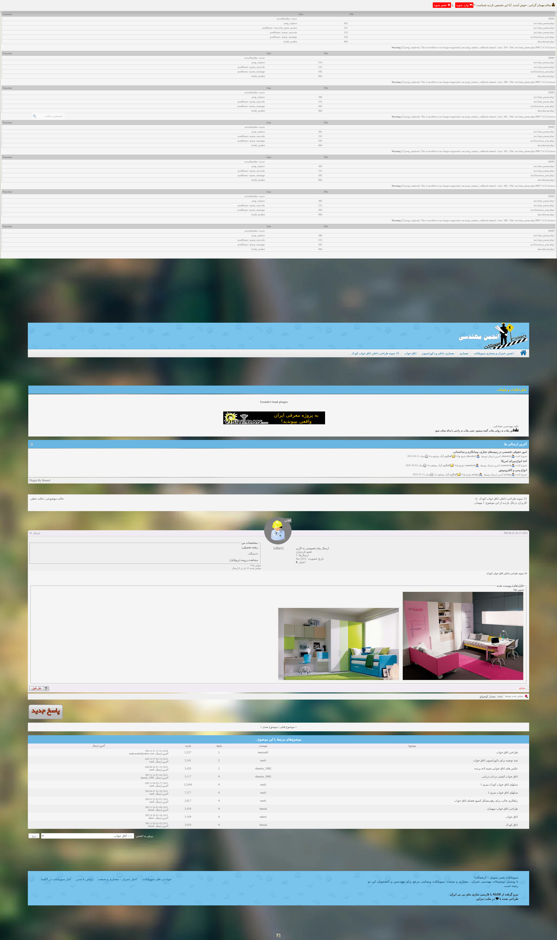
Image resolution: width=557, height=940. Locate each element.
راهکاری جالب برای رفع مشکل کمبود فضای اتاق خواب (486, 800)
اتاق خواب (512, 816)
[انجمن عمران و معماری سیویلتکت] (493, 347)
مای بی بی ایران (460, 894)
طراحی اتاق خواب (507, 752)
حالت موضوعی (55, 498)
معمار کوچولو (488, 696)
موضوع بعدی (270, 726)
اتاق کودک (512, 824)
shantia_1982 (263, 768)
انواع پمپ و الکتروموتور (513, 460)
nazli (263, 760)
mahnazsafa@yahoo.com (141, 753)
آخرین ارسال (162, 753)
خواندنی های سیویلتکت (157, 879)
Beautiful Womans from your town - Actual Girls (497, 469)
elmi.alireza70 (504, 473)
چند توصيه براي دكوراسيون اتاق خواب (495, 760)
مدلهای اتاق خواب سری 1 (503, 792)
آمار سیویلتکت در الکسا (56, 879)
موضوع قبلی (287, 726)
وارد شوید (463, 5)
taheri (263, 816)
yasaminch (506, 455)
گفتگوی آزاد (444, 455)
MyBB (497, 894)
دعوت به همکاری (434, 473)
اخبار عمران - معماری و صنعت (117, 879)
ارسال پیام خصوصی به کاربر (312, 548)
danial (263, 808)
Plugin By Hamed (39, 480)
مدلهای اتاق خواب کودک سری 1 (499, 784)
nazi (500, 696)
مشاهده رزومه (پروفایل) (244, 560)
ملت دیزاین (483, 898)
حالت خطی (37, 498)
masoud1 (263, 752)
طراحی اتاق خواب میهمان (502, 808)
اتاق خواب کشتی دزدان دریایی (500, 776)
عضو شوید (441, 5)
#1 (30, 533)
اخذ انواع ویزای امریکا (514, 451)
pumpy (507, 464)
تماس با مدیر (84, 879)
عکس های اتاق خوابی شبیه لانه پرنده (496, 768)
